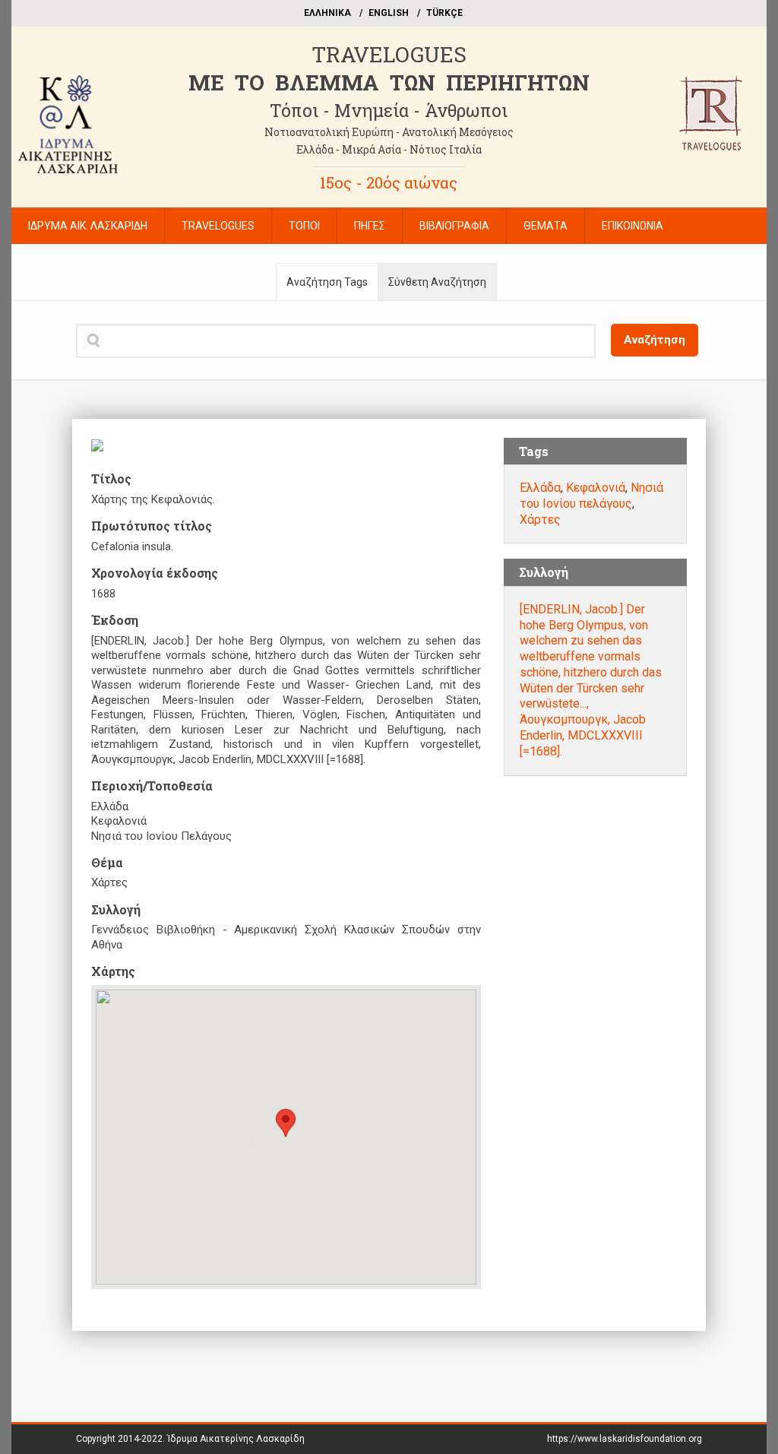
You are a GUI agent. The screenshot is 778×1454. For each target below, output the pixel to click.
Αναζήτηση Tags (327, 282)
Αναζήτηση (654, 340)
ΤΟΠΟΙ (304, 226)
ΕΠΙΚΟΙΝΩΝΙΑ (632, 226)
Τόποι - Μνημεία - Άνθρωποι (389, 110)
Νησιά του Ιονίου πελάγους (591, 495)
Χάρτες (540, 519)
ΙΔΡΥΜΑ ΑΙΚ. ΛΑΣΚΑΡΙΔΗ (87, 226)
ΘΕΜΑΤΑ (545, 226)
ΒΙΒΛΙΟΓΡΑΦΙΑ (454, 226)
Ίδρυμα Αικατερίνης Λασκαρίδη (236, 1438)
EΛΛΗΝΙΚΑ (327, 13)
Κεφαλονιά (595, 487)
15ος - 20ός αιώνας (388, 182)
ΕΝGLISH (388, 13)
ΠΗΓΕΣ (369, 226)
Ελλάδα (540, 487)
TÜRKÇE (444, 13)
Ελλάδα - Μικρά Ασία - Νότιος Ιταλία (389, 149)
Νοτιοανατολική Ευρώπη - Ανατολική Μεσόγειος (389, 132)
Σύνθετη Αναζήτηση (437, 282)
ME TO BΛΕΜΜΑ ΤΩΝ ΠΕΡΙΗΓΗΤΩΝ (389, 82)
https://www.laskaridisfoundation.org (624, 1438)
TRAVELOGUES (389, 54)
